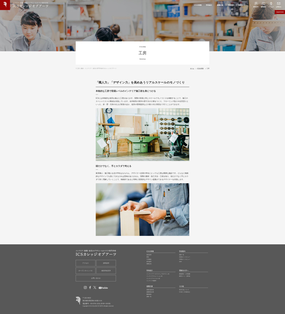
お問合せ (278, 6)
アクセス (271, 6)
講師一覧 (181, 254)
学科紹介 (209, 5)
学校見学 (256, 6)
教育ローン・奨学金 (184, 276)
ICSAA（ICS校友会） (185, 292)
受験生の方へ (242, 5)
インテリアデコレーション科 (154, 276)
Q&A (180, 261)
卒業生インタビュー (184, 259)
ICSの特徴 (198, 5)
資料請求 (263, 6)
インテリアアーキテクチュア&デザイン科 (158, 274)
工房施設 (149, 259)
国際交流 (149, 263)
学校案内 (231, 5)
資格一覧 (149, 296)
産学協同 (149, 261)
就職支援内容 (150, 289)
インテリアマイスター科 (153, 278)
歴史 (148, 257)
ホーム (192, 68)
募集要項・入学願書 (184, 274)
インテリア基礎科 (151, 280)
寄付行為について (184, 289)
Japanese (280, 12)
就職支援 (220, 5)
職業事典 (149, 294)
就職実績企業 (150, 292)
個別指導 (149, 254)
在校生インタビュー (184, 257)
